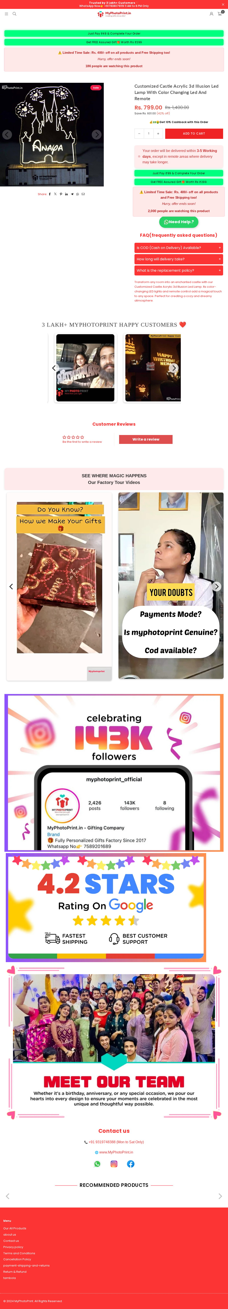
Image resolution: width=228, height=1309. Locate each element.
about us (9, 1234)
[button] (220, 14)
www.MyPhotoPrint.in (116, 1152)
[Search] (14, 14)
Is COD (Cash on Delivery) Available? (169, 247)
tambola (9, 1278)
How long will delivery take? (161, 259)
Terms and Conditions (19, 1253)
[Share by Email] (83, 194)
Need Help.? (181, 222)
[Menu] (6, 14)
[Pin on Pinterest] (61, 194)
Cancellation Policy (17, 1259)
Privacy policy (13, 1247)
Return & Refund (14, 1272)
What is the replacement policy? (165, 270)
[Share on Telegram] (72, 194)
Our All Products (14, 1228)
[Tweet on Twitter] (55, 194)
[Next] (174, 368)
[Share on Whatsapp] (77, 194)
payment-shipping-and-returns (26, 1265)
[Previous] (54, 368)
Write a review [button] (145, 439)
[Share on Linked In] (66, 194)
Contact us (11, 1241)
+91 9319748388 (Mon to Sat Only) (116, 1142)
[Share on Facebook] (50, 194)
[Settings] (212, 14)
